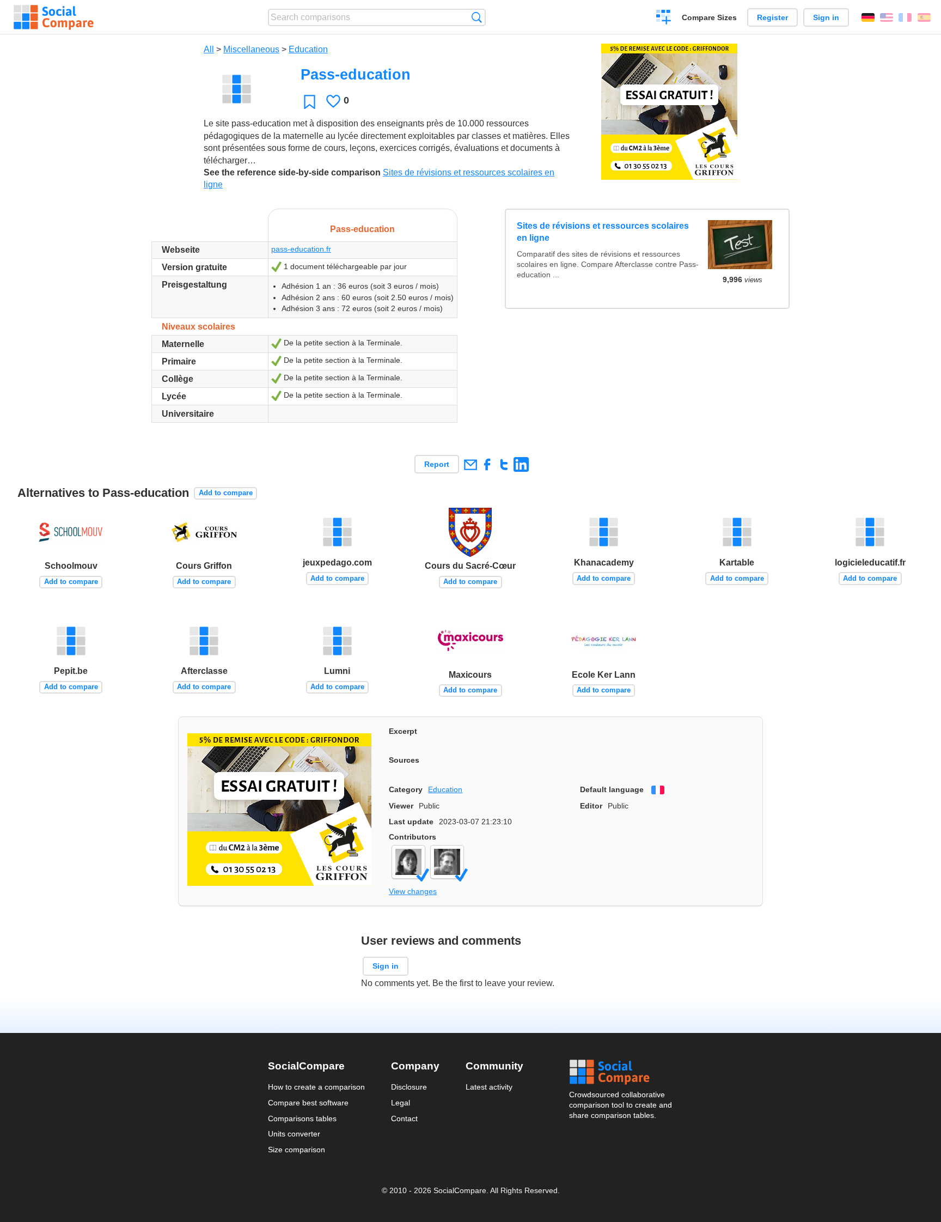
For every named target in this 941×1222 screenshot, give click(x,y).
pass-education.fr (301, 249)
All (209, 49)
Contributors (412, 836)
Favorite (309, 101)
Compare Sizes (709, 17)
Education (308, 49)
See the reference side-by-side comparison (292, 172)
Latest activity (489, 1087)
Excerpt (403, 731)
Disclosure (409, 1087)
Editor (591, 805)
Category (406, 789)
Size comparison (296, 1149)
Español (924, 17)
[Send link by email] (470, 464)
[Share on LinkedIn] (521, 464)
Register (772, 17)
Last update (411, 821)
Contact (404, 1118)
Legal (400, 1102)
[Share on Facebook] (487, 464)
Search (477, 17)
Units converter (294, 1133)
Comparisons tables (302, 1118)
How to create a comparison (316, 1087)
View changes (413, 891)
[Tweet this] (504, 464)
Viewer (401, 805)
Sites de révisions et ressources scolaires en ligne (603, 231)
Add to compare (226, 493)
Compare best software (308, 1102)
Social (621, 1072)
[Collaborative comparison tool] (54, 17)
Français (905, 17)
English (886, 17)
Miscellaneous (251, 49)
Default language (612, 789)
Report (436, 464)
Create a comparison (663, 19)
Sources (404, 760)
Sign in (826, 17)
